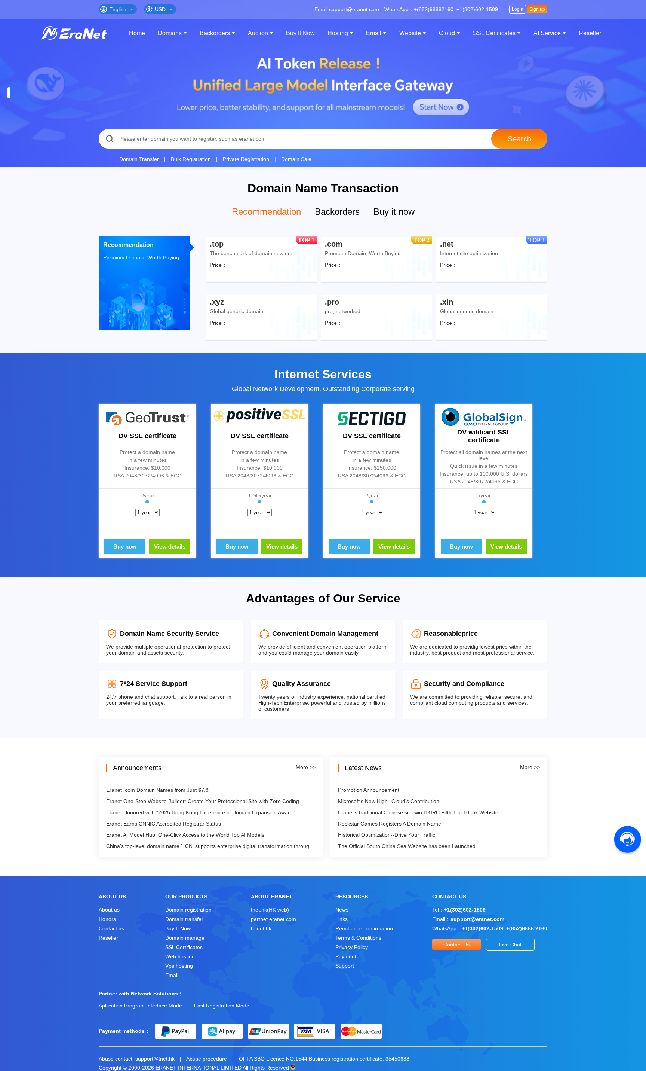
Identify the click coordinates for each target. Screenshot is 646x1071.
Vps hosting (179, 966)
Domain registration (188, 910)
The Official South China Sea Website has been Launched (407, 846)
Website (410, 33)
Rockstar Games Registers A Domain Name (389, 824)
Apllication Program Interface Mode (140, 1006)
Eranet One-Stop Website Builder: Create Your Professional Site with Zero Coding (202, 801)
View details (169, 546)
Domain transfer (184, 919)
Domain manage (184, 938)
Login (517, 9)
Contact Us (456, 945)
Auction (258, 33)
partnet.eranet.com (273, 919)
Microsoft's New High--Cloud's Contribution (388, 801)
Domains (170, 33)
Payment (345, 956)
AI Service (547, 33)
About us (109, 910)
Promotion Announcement (368, 790)
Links (341, 919)
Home (137, 33)
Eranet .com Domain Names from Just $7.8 (157, 790)
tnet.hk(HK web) (270, 910)
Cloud (447, 33)
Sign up (537, 9)
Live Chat (510, 945)
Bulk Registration (191, 159)
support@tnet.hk (155, 1059)
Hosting (337, 33)
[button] (8, 92)
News (341, 910)
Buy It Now (300, 33)
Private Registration (246, 159)
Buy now (124, 546)
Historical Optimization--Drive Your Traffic (386, 835)
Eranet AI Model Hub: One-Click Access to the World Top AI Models (185, 835)
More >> (306, 767)
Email (373, 33)
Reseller (590, 33)
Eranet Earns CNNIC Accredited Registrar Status (163, 824)
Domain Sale (296, 159)
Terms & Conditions (358, 938)
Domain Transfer (139, 159)
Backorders (215, 33)
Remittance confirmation (364, 928)
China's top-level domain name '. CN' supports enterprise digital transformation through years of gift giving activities (211, 846)
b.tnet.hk (261, 928)
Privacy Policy (351, 947)
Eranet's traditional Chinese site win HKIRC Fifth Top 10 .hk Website (418, 812)
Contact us (111, 928)
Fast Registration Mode (221, 1006)
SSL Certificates (494, 33)
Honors (107, 919)
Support (344, 966)
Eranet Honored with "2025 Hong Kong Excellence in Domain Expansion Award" (200, 812)
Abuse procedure (206, 1059)
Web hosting (180, 956)
